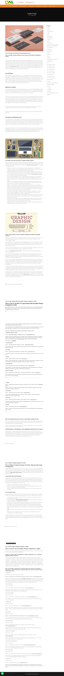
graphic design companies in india (32, 164)
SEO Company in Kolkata (51, 77)
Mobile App (49, 57)
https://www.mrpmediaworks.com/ (37, 653)
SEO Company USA (50, 79)
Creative (48, 32)
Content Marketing (50, 31)
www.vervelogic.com (31, 351)
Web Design (49, 91)
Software (48, 86)
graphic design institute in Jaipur (15, 472)
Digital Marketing (49, 36)
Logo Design (20, 334)
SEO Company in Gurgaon (51, 72)
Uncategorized (49, 89)
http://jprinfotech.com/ (23, 662)
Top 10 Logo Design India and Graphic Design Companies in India (20, 301)
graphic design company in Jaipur (26, 578)
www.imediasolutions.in (23, 406)
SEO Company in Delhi (50, 69)
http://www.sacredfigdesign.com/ (29, 587)
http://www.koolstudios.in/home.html (33, 615)
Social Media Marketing (50, 84)
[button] (2, 673)
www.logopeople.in (31, 365)
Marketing (48, 54)
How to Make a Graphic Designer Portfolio (15, 463)
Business (48, 29)
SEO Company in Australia (51, 64)
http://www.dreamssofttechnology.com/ (29, 644)
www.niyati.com (37, 372)
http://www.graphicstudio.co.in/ (26, 605)
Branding (15, 334)
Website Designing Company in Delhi (52, 92)
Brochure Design (21, 338)
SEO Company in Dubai (50, 71)
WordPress (48, 94)
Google (48, 41)
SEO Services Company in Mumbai (52, 82)
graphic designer (26, 274)
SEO (47, 62)
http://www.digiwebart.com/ (30, 334)
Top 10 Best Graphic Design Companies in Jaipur (17, 546)
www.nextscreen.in (33, 399)
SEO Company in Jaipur (50, 76)
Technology (49, 87)
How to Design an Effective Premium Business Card (17, 53)
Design (48, 34)
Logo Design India (50, 50)
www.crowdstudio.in (27, 392)
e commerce (49, 39)
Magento (48, 52)
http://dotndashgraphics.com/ (32, 596)
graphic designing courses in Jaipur (37, 174)
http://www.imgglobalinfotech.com (10, 625)
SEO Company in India (50, 74)
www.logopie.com (24, 358)
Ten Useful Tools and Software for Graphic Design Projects (19, 160)
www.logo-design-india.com (29, 344)
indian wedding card (50, 47)
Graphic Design (11, 334)
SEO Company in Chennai (51, 67)
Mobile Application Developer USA (52, 59)
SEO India (48, 81)
